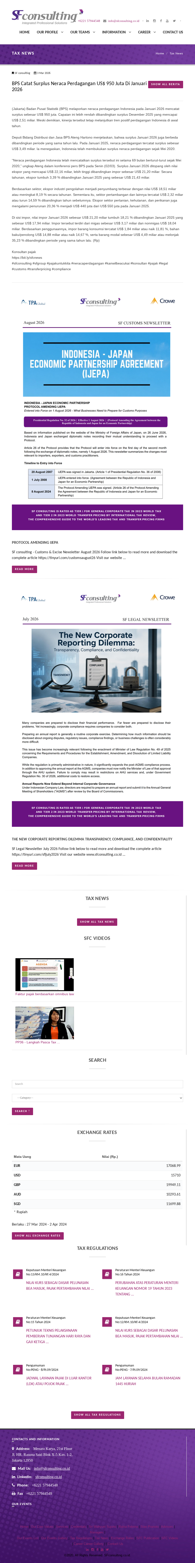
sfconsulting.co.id (48, 1477)
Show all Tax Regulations (97, 1414)
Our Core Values (42, 1526)
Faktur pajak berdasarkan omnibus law (44, 994)
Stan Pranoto (150, 1526)
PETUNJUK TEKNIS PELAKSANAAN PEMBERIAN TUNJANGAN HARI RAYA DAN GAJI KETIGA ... (58, 1336)
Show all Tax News (97, 922)
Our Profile (49, 32)
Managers (96, 1532)
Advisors (167, 1526)
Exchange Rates (122, 1538)
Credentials (78, 1526)
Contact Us (173, 32)
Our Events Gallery (54, 1538)
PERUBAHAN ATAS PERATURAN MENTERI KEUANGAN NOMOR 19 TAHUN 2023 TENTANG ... (146, 1288)
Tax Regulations (81, 1538)
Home (25, 32)
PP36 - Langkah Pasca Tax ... (37, 1042)
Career (145, 32)
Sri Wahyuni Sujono (102, 1526)
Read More (24, 569)
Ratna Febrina (128, 1526)
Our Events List (28, 1538)
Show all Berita (165, 84)
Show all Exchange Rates (38, 1235)
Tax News (176, 53)
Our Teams (81, 32)
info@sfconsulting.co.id (52, 1468)
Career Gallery (93, 1544)
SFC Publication (147, 1538)
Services (62, 1526)
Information (115, 32)
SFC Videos (169, 1538)
